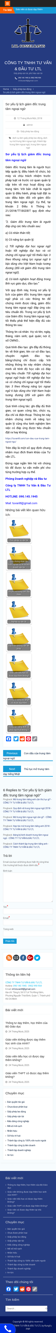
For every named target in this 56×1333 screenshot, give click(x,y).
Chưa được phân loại (17, 1107)
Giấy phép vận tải (15, 1116)
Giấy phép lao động (30, 131)
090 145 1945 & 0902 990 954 (29, 78)
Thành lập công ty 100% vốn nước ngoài (26, 1140)
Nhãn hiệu (12, 1131)
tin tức (10, 1155)
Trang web (8, 929)
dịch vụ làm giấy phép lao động (27, 138)
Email (6, 917)
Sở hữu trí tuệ (14, 1135)
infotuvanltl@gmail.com (28, 81)
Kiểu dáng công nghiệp (18, 1121)
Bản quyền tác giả (16, 1102)
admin (30, 125)
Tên (5, 906)
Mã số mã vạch (14, 1126)
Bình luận (7, 871)
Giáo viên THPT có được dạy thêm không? (27, 1206)
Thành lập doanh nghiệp (19, 1150)
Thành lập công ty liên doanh (21, 1145)
